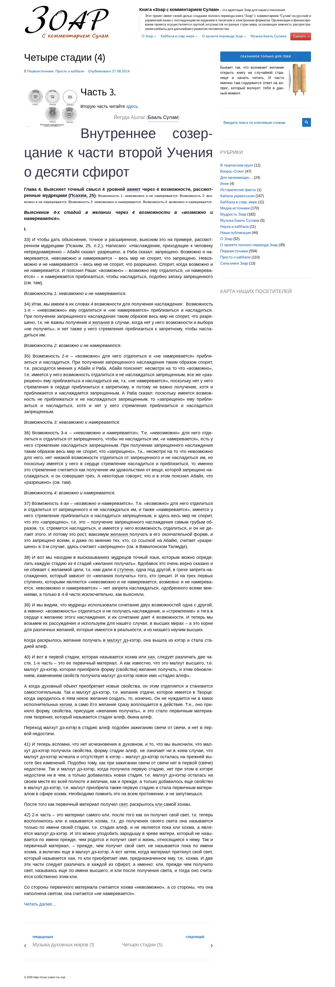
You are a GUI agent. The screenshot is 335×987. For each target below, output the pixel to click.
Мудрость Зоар (233, 214)
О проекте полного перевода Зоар (249, 245)
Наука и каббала (234, 226)
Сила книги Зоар (234, 263)
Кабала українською (237, 196)
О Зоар (147, 36)
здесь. (132, 106)
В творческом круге (236, 165)
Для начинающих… (236, 177)
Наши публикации (235, 233)
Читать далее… (40, 904)
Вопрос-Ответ (232, 171)
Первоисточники (40, 71)
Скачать (299, 36)
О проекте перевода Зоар (222, 36)
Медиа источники (235, 208)
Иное (224, 183)
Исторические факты (238, 190)
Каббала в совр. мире (177, 36)
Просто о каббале (69, 71)
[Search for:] (260, 122)
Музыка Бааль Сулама (268, 36)
